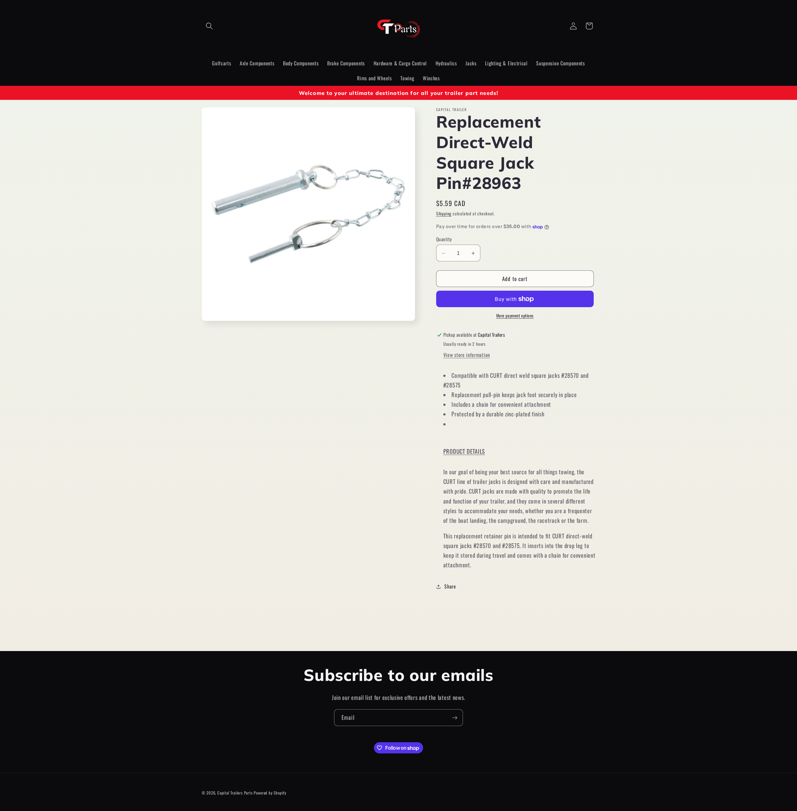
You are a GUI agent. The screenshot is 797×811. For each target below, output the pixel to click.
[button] (210, 26)
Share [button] (450, 586)
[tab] (519, 451)
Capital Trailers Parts (235, 793)
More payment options (515, 316)
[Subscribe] (455, 717)
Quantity (444, 239)
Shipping (443, 214)
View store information (466, 355)
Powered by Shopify (270, 793)
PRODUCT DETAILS (464, 451)
